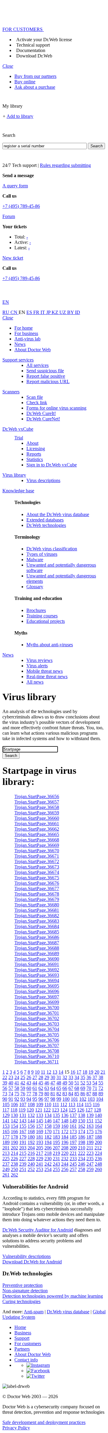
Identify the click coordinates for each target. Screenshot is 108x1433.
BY (71, 312)
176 (98, 1131)
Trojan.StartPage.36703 (36, 1023)
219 (56, 1153)
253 (39, 1169)
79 (40, 1093)
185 (73, 1136)
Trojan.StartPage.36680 (36, 904)
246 (81, 1164)
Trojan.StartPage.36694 (36, 980)
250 (14, 1169)
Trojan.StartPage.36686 (36, 937)
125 (72, 1109)
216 (31, 1153)
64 (52, 1088)
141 (6, 1120)
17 (78, 1072)
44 (34, 1082)
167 (22, 1131)
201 (6, 1147)
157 (39, 1126)
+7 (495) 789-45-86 (21, 206)
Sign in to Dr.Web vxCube (51, 464)
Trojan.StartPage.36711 (36, 1061)
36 (88, 1077)
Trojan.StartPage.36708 (36, 1050)
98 (52, 1099)
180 (31, 1136)
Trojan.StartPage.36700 (36, 1007)
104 (99, 1099)
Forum (8, 216)
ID (77, 312)
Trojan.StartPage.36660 (36, 818)
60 (28, 1088)
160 (64, 1126)
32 (64, 1077)
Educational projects (45, 621)
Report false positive (45, 376)
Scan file (34, 397)
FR (36, 312)
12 (48, 1072)
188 (98, 1136)
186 (81, 1136)
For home (23, 328)
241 (39, 1164)
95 (34, 1099)
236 (98, 1158)
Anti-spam (34, 1311)
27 (34, 1077)
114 (79, 1104)
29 (46, 1077)
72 (100, 1088)
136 (64, 1115)
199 (90, 1142)
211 (89, 1147)
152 (98, 1120)
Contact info (26, 1359)
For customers (27, 1343)
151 (90, 1120)
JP (49, 312)
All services (37, 365)
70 (88, 1088)
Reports (33, 454)
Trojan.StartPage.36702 (36, 1018)
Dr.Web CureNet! (43, 418)
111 (55, 1104)
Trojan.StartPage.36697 (36, 996)
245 (73, 1164)
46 (46, 1082)
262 (14, 1174)
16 (72, 1072)
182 (48, 1136)
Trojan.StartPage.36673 (36, 866)
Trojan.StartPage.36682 (36, 915)
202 (14, 1147)
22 (4, 1077)
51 (76, 1082)
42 (22, 1082)
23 (10, 1077)
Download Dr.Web (34, 55)
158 (48, 1126)
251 (22, 1169)
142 (14, 1120)
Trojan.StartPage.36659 (36, 812)
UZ (63, 312)
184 (64, 1136)
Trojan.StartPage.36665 (36, 834)
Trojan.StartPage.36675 (36, 877)
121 (38, 1109)
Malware (34, 559)
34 (76, 1077)
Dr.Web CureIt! (41, 413)
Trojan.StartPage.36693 (36, 975)
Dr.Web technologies (46, 525)
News (20, 344)
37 (94, 1077)
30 (52, 1077)
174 (81, 1131)
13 (54, 1072)
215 (22, 1153)
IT (43, 312)
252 (31, 1169)
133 (39, 1115)
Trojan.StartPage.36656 (36, 796)
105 (6, 1104)
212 (98, 1147)
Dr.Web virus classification (51, 548)
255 (56, 1169)
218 (48, 1153)
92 (16, 1099)
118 (13, 1109)
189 (6, 1142)
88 (94, 1093)
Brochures (36, 610)
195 (56, 1142)
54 (94, 1082)
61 (34, 1088)
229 (39, 1158)
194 (48, 1142)
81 (52, 1093)
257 (73, 1169)
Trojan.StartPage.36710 (36, 1056)
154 (14, 1126)
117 (5, 1109)
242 (48, 1164)
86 (82, 1093)
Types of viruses (41, 554)
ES (29, 312)
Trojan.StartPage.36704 (36, 1029)
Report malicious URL (48, 381)
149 (73, 1120)
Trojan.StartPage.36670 (36, 850)
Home (20, 1327)
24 (16, 1077)
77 (28, 1093)
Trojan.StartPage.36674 (36, 872)
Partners (22, 1349)
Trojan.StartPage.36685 (36, 931)
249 (6, 1169)
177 (6, 1136)
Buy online (24, 81)
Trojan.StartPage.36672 (36, 861)
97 (46, 1099)
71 (94, 1088)
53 (88, 1082)
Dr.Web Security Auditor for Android (37, 1229)
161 (73, 1126)
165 (6, 1131)
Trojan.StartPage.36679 (36, 899)
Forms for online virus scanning (56, 408)
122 (47, 1109)
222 (81, 1153)
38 (100, 1077)
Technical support (33, 45)
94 (28, 1099)
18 (84, 1072)
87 (88, 1093)
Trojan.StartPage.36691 (36, 964)
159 (56, 1126)
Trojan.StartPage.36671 (36, 856)
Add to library (20, 116)
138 (81, 1115)
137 (73, 1115)
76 (22, 1093)
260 (98, 1169)
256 (64, 1169)
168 (31, 1131)
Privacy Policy (16, 1427)
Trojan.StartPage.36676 (36, 883)
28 (40, 1077)
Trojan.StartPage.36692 (36, 969)
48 (58, 1082)
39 (4, 1082)
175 (90, 1131)
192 (31, 1142)
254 (48, 1169)
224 (98, 1153)
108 (31, 1104)
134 (48, 1115)
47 (52, 1082)
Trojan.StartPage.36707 (36, 1045)
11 (43, 1072)
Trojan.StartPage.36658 (36, 807)
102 (82, 1099)
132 (31, 1115)
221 (73, 1153)
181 (39, 1136)
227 (22, 1158)
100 (66, 1099)
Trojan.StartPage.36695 (36, 986)
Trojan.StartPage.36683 (36, 921)
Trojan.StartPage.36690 (36, 958)
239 (22, 1164)
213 (6, 1153)
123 (55, 1109)
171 (56, 1131)
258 (81, 1169)
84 (70, 1093)
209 (73, 1147)
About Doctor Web (32, 349)
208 (64, 1147)
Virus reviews (39, 660)
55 (100, 1082)
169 (39, 1131)
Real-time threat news (47, 676)
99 (58, 1099)
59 (22, 1088)
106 (14, 1104)
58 (16, 1088)
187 (90, 1136)
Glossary (34, 586)
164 (98, 1126)
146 (48, 1120)
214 (14, 1153)
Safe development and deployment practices (44, 1422)
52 (82, 1082)
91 (10, 1099)
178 (14, 1136)
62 (40, 1088)
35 (82, 1077)
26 (28, 1077)
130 (14, 1115)
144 (31, 1120)
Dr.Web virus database (68, 1311)
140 (98, 1115)
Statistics (34, 459)
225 (6, 1158)
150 (81, 1120)
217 (39, 1153)
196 (64, 1142)
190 (14, 1142)
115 (88, 1104)
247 (90, 1164)
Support (21, 1338)
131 (22, 1115)
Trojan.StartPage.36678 (36, 893)
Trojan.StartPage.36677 (36, 888)
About (32, 443)
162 (81, 1126)
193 (39, 1142)
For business (26, 333)
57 (10, 1088)
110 (47, 1104)
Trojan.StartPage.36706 (36, 1040)
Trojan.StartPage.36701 (36, 1013)
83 (64, 1093)
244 (64, 1164)
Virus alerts (37, 665)
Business (22, 1332)
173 (73, 1131)
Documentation (30, 50)
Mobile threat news (44, 671)
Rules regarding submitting (65, 165)
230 (48, 1158)
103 (91, 1099)
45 (40, 1082)
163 (90, 1126)
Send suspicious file (45, 370)
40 (10, 1082)
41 (16, 1082)
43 (28, 1082)
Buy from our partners (35, 76)
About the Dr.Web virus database (57, 514)
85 (76, 1093)
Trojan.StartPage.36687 (36, 942)
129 (6, 1115)
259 (90, 1169)
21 (102, 1072)
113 (71, 1104)
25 (22, 1077)
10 (37, 1072)
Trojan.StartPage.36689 (36, 953)
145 (39, 1120)
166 (14, 1131)
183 (56, 1136)
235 (90, 1158)
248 (98, 1164)
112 (63, 1104)
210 (81, 1147)
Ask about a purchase (34, 87)
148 (64, 1120)
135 (56, 1115)
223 (90, 1153)
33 (70, 1077)
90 (4, 1099)
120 (30, 1109)
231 (56, 1158)
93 (22, 1099)
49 (64, 1082)
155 (22, 1126)
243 (56, 1164)
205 (39, 1147)
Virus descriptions (43, 480)
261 (6, 1174)
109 (39, 1104)
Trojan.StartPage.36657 (36, 801)
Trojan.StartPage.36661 (36, 823)
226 (14, 1158)
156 (31, 1126)
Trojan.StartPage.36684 (36, 926)
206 (48, 1147)
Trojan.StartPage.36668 (36, 839)
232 (64, 1158)
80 (46, 1093)
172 (64, 1131)
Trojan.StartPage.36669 (36, 845)
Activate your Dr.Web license (44, 39)
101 (74, 1099)
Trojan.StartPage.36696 (36, 991)
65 (58, 1088)
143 (22, 1120)
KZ (55, 312)
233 (73, 1158)
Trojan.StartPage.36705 (36, 1034)
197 (73, 1142)
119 (22, 1109)
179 (22, 1136)
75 (16, 1093)
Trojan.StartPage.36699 (36, 1002)
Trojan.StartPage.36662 (36, 829)
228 (31, 1158)
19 (90, 1072)
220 (64, 1153)
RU (6, 312)
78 (34, 1093)
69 (82, 1088)
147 (56, 1120)
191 (22, 1142)
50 (70, 1082)
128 (97, 1109)
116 (96, 1104)
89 (100, 1093)
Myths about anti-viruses (49, 644)
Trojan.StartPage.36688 (36, 948)
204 (31, 1147)
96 (40, 1099)
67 (70, 1088)
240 (31, 1164)
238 (14, 1164)
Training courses (42, 615)
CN (14, 312)
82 (58, 1093)
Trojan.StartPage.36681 (36, 910)
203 (22, 1147)
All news (35, 681)
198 (81, 1142)
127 (89, 1109)
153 (6, 1126)
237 (6, 1164)
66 (64, 1088)
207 (56, 1147)
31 (58, 1077)
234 (81, 1158)
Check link (36, 402)
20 (96, 1072)
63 (46, 1088)
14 (60, 1072)
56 (4, 1088)
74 (10, 1093)
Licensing (35, 448)
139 (90, 1115)
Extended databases (45, 519)
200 (98, 1142)
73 (4, 1093)
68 (76, 1088)
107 (22, 1104)
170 (48, 1131)
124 (64, 1109)
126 (80, 1109)
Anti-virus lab (27, 338)
